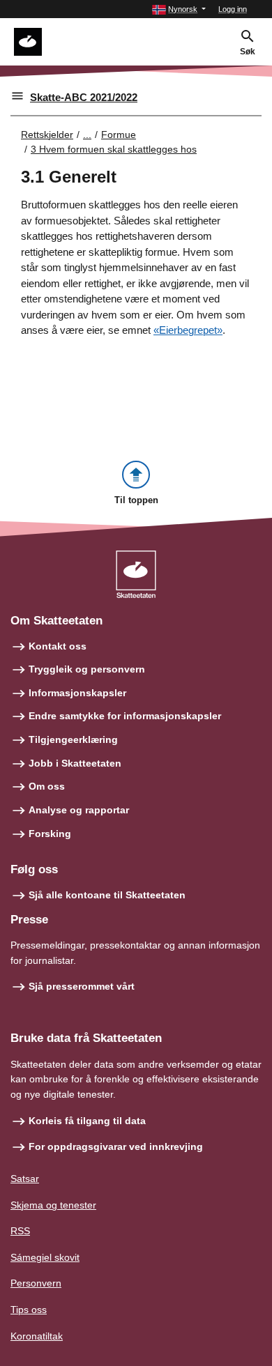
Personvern (35, 1283)
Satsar (24, 1178)
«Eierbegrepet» (187, 330)
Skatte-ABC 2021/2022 (83, 97)
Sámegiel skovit (45, 1257)
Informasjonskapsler (77, 692)
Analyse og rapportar (79, 809)
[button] (179, 9)
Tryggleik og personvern (87, 669)
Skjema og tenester (53, 1205)
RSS (20, 1230)
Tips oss (28, 1309)
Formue (118, 134)
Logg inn (232, 9)
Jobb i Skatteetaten (75, 763)
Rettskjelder (47, 134)
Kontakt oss (57, 646)
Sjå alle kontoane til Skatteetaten (107, 894)
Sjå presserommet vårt (82, 986)
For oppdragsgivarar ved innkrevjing (116, 1146)
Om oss (47, 786)
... (87, 134)
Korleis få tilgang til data (87, 1120)
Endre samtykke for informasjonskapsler (125, 715)
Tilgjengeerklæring (73, 739)
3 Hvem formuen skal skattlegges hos (114, 149)
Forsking (50, 833)
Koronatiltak (36, 1336)
